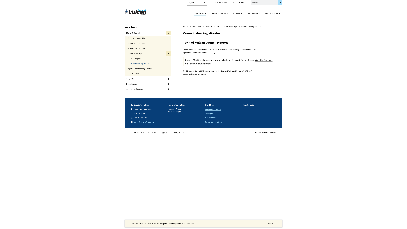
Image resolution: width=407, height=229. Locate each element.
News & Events (219, 13)
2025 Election (133, 74)
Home (185, 26)
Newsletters (210, 118)
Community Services (134, 89)
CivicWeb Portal (220, 3)
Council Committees (136, 43)
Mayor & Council (133, 33)
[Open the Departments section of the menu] (168, 84)
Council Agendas (136, 58)
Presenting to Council (137, 48)
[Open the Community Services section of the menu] (168, 89)
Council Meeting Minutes (140, 63)
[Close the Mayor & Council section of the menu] (168, 33)
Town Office (131, 79)
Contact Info (238, 3)
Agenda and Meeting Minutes (140, 69)
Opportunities (271, 13)
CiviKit (273, 132)
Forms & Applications (213, 122)
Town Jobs (209, 113)
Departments (131, 84)
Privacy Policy (178, 132)
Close (270, 223)
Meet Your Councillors (137, 38)
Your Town (199, 13)
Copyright (164, 132)
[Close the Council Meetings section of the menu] (168, 53)
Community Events (213, 109)
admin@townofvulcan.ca (195, 74)
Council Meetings (135, 53)
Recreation (253, 13)
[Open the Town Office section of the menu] (168, 79)
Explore (236, 13)
